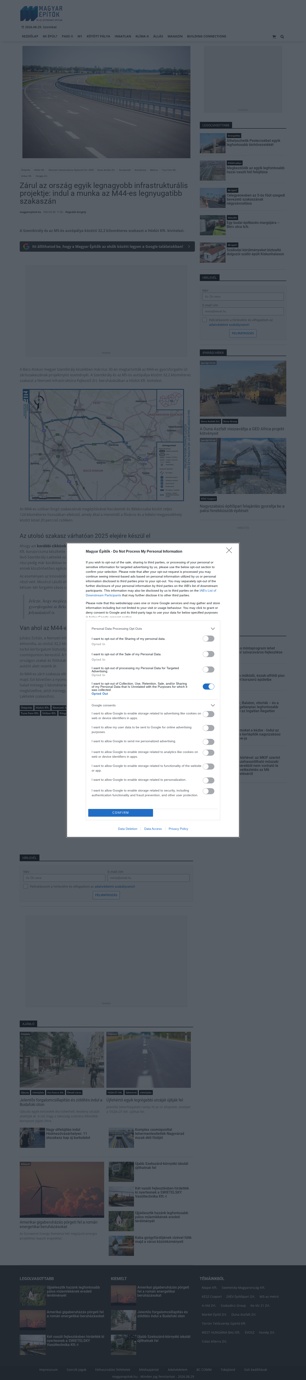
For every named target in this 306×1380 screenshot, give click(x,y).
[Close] (230, 551)
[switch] (208, 639)
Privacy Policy (178, 829)
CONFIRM (120, 812)
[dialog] (153, 690)
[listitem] (153, 628)
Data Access (153, 829)
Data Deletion (127, 829)
